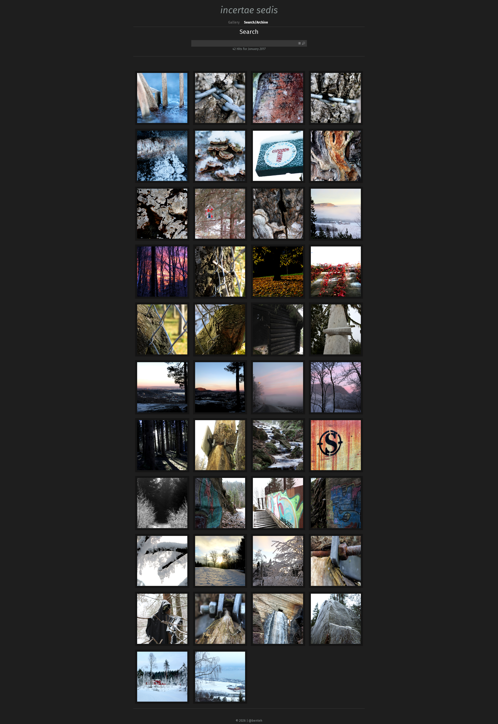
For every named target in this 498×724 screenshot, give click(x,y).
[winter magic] (278, 561)
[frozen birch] (162, 156)
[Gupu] (220, 561)
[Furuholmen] (162, 677)
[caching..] (220, 214)
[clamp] (220, 445)
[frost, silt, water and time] (278, 619)
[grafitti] (336, 503)
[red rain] (336, 271)
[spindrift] (162, 561)
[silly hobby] (162, 619)
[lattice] (162, 271)
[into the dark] (162, 503)
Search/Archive (256, 22)
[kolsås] (336, 214)
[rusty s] (336, 445)
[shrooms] (220, 156)
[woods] (162, 445)
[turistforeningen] (278, 156)
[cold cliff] (336, 619)
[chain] (220, 98)
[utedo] (336, 329)
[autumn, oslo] (278, 271)
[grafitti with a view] (278, 503)
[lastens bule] (278, 329)
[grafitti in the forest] (220, 503)
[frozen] (162, 98)
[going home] (278, 387)
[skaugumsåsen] (336, 387)
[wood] (278, 98)
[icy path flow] (278, 445)
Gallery (234, 22)
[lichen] (162, 214)
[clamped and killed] (220, 619)
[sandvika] (162, 387)
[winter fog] (220, 677)
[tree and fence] (220, 271)
